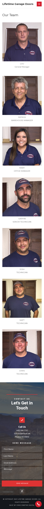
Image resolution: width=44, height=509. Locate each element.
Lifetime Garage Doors (17, 3)
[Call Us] (22, 420)
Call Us (22, 426)
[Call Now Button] (38, 504)
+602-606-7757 (22, 430)
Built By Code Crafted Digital (22, 505)
